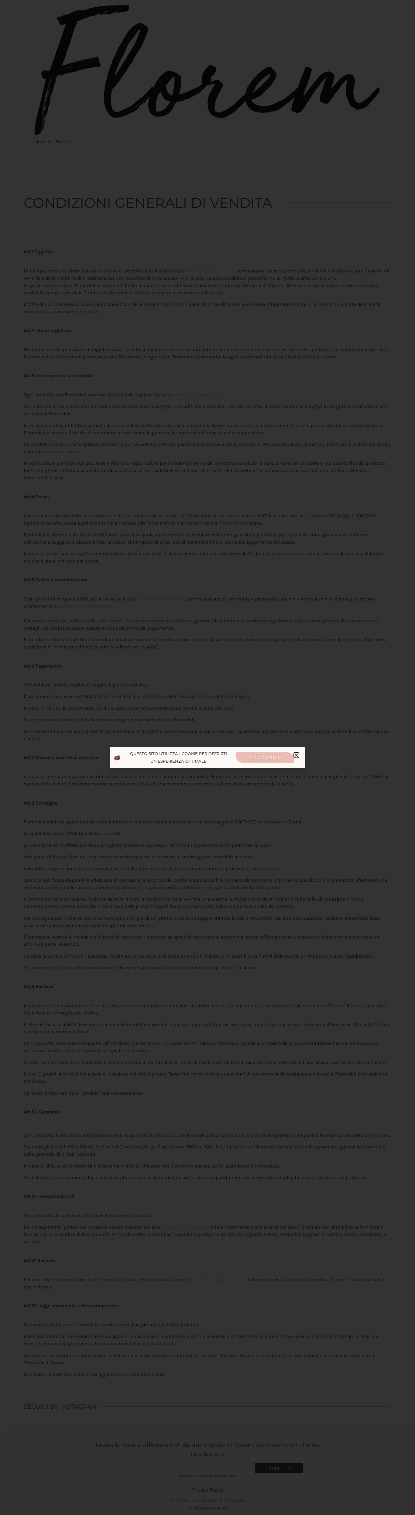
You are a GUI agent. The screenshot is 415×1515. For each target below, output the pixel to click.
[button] (296, 755)
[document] (207, 757)
